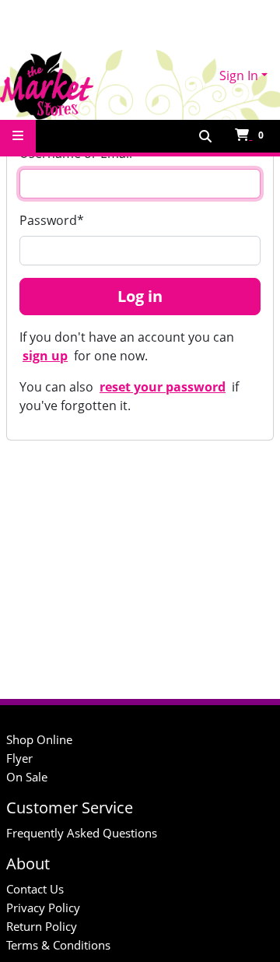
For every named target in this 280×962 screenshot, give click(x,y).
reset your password (163, 386)
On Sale (26, 777)
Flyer (19, 758)
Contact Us (35, 889)
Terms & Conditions (58, 945)
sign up (45, 355)
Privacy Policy (43, 907)
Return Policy (41, 926)
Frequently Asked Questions (81, 833)
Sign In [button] (238, 75)
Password (51, 220)
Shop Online (39, 739)
